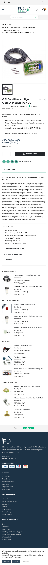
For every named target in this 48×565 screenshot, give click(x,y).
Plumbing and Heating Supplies (12, 532)
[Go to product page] (7, 279)
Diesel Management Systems (11, 534)
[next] (44, 99)
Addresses (5, 484)
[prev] (40, 99)
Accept (6, 561)
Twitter (8, 162)
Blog (3, 524)
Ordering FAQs (7, 514)
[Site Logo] (24, 9)
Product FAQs (6, 539)
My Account (6, 476)
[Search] (35, 17)
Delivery (4, 507)
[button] (4, 9)
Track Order (6, 479)
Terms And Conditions (9, 501)
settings (18, 557)
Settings (26, 561)
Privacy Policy (6, 512)
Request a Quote (7, 487)
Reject (16, 561)
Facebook (4, 162)
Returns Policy (6, 509)
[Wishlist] (44, 2)
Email (16, 162)
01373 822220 (9, 459)
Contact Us (5, 504)
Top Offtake (6, 529)
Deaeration (5, 526)
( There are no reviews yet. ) (20, 109)
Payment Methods (8, 481)
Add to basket (31, 154)
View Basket (6, 489)
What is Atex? (6, 537)
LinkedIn (12, 162)
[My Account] (37, 9)
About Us (5, 499)
